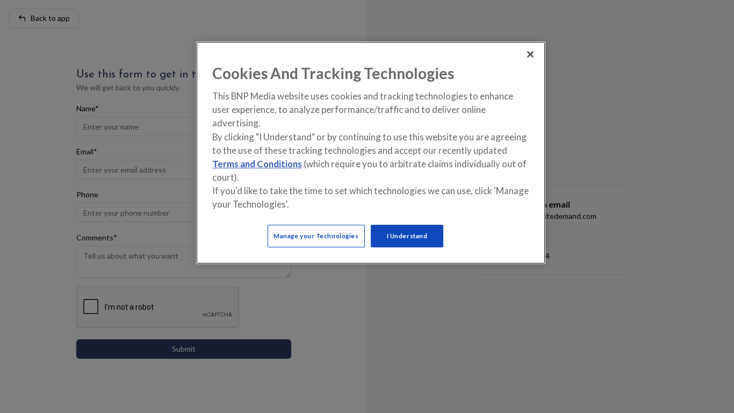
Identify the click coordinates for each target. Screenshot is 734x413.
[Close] (530, 54)
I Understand (407, 235)
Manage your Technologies (316, 235)
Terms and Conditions (257, 163)
